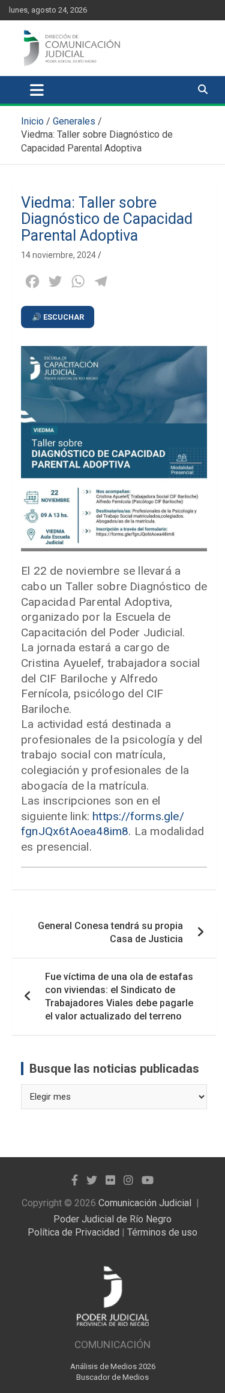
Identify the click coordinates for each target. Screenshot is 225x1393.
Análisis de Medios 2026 (112, 1366)
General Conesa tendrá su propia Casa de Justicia (110, 932)
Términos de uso (162, 1232)
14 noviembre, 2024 (58, 255)
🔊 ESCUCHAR (58, 316)
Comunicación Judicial (144, 1203)
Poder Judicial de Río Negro (112, 1219)
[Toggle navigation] (37, 90)
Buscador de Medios (112, 1377)
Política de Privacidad (73, 1232)
